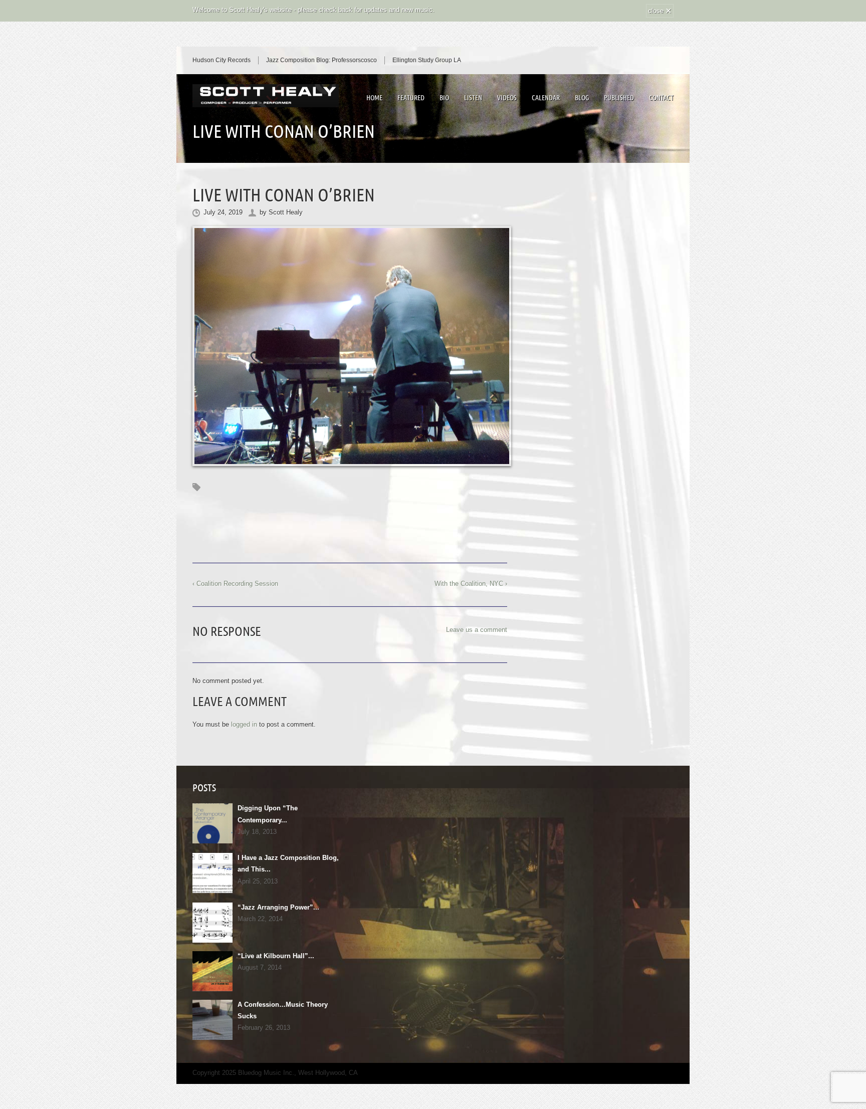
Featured (410, 98)
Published (619, 98)
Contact (661, 98)
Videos (507, 98)
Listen (473, 98)
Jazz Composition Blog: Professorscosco (321, 60)
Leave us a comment (476, 629)
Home (374, 98)
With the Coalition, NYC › (471, 583)
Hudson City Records (221, 60)
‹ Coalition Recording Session (235, 583)
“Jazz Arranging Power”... (278, 907)
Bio (444, 98)
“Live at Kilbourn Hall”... (276, 956)
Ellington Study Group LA (426, 60)
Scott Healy (286, 212)
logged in (244, 724)
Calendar (546, 98)
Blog (582, 98)
